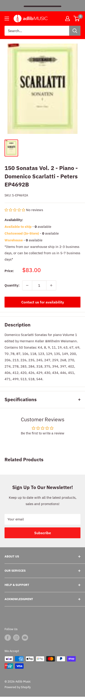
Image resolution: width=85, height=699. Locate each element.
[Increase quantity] (51, 285)
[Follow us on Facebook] (8, 637)
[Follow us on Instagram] (16, 637)
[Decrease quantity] (27, 285)
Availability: (14, 220)
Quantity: (12, 285)
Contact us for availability (42, 302)
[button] (15, 210)
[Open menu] (7, 18)
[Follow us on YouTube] (25, 637)
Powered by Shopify (18, 687)
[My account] (67, 18)
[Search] (74, 31)
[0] (77, 18)
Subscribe (42, 533)
